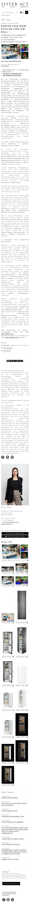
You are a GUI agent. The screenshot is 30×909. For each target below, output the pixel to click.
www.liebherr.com (7, 333)
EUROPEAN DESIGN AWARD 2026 (13, 816)
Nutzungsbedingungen (9, 892)
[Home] (15, 4)
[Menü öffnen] (26, 12)
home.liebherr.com (11, 337)
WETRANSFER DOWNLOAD (12, 75)
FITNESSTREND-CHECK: (10, 810)
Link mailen (7, 350)
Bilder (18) (7, 542)
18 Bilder (6, 66)
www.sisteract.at (6, 524)
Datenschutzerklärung (9, 893)
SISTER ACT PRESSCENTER (12, 73)
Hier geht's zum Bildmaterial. (11, 61)
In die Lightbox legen (16, 536)
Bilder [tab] (9, 20)
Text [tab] (3, 20)
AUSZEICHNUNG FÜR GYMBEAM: (13, 822)
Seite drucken (8, 348)
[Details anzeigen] (27, 560)
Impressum (5, 895)
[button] (22, 12)
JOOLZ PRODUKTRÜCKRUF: (11, 844)
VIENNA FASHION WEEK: (10, 797)
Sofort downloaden (16, 533)
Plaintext (6, 345)
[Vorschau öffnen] (15, 51)
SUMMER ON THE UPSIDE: (10, 859)
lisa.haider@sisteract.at (11, 522)
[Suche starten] (16, 12)
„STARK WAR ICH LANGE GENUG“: (13, 838)
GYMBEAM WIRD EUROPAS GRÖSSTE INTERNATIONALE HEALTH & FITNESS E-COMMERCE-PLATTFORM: (14, 851)
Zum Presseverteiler (11, 883)
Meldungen (6, 15)
